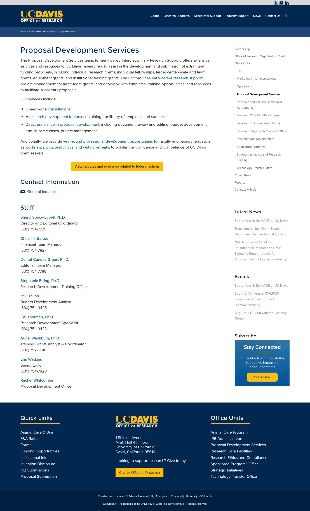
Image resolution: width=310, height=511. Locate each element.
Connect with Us (245, 189)
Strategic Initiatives (227, 470)
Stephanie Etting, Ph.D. (40, 281)
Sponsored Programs (251, 147)
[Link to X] (276, 2)
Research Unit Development (255, 139)
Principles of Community (170, 496)
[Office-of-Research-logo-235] (41, 16)
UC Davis (267, 6)
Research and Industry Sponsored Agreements (259, 105)
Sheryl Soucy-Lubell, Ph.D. (43, 217)
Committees (243, 175)
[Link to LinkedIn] (287, 2)
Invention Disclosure (37, 464)
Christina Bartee (34, 238)
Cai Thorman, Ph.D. (37, 317)
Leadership (242, 49)
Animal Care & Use (36, 432)
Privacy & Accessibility (141, 496)
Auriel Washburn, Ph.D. (40, 338)
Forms (25, 445)
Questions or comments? (112, 496)
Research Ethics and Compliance (258, 123)
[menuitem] (266, 6)
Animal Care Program (229, 432)
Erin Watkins (31, 359)
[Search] (286, 16)
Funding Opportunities (39, 451)
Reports (240, 182)
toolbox (113, 84)
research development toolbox (55, 117)
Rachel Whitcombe (36, 380)
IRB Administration (226, 438)
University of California (199, 496)
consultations (59, 109)
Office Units (242, 63)
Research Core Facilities (231, 451)
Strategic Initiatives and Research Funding (259, 157)
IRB (239, 71)
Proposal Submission (38, 476)
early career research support (177, 78)
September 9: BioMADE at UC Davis (261, 220)
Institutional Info (34, 458)
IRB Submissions (34, 470)
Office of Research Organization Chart (260, 56)
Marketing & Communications (256, 78)
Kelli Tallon (29, 296)
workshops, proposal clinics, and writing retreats (67, 147)
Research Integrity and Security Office (262, 131)
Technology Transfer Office (255, 168)
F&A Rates (29, 438)
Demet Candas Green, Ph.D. (44, 259)
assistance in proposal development (68, 124)
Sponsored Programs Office (235, 464)
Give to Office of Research (139, 472)
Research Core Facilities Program (259, 115)
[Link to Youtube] (281, 2)
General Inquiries (42, 192)
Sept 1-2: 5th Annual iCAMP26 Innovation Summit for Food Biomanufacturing (257, 299)
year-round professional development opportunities (108, 141)
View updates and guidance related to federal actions (116, 166)
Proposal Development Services (258, 94)
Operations (244, 86)
